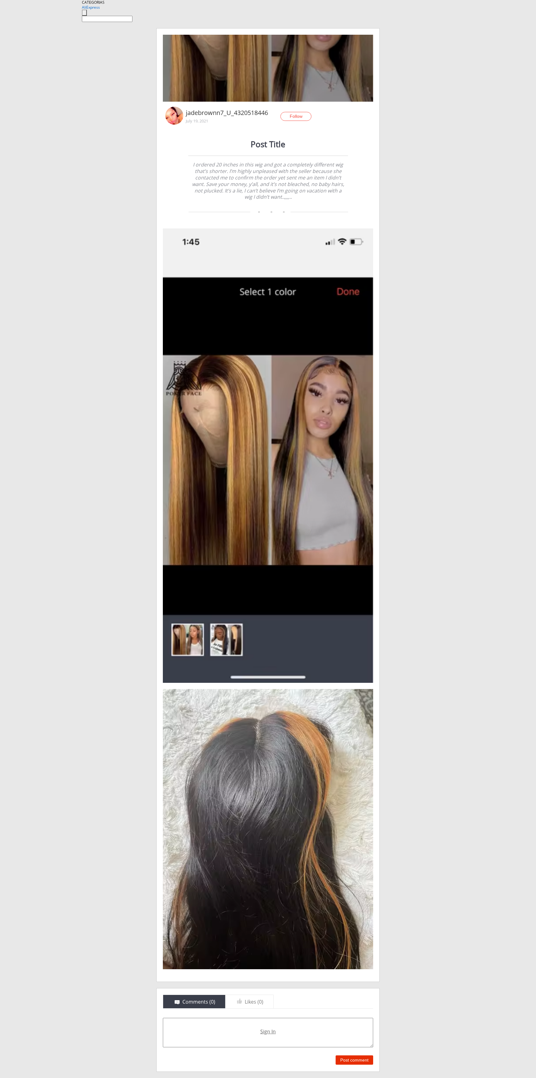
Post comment (354, 1060)
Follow (296, 116)
